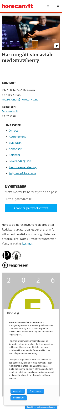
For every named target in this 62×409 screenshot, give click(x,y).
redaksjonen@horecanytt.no (20, 99)
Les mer (27, 243)
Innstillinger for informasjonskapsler (41, 407)
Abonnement (17, 137)
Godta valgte (35, 391)
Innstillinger (18, 398)
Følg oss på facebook (22, 173)
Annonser (15, 149)
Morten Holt (10, 111)
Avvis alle (17, 391)
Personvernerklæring (23, 167)
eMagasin (15, 143)
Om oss (13, 130)
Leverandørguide (20, 161)
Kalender (14, 155)
